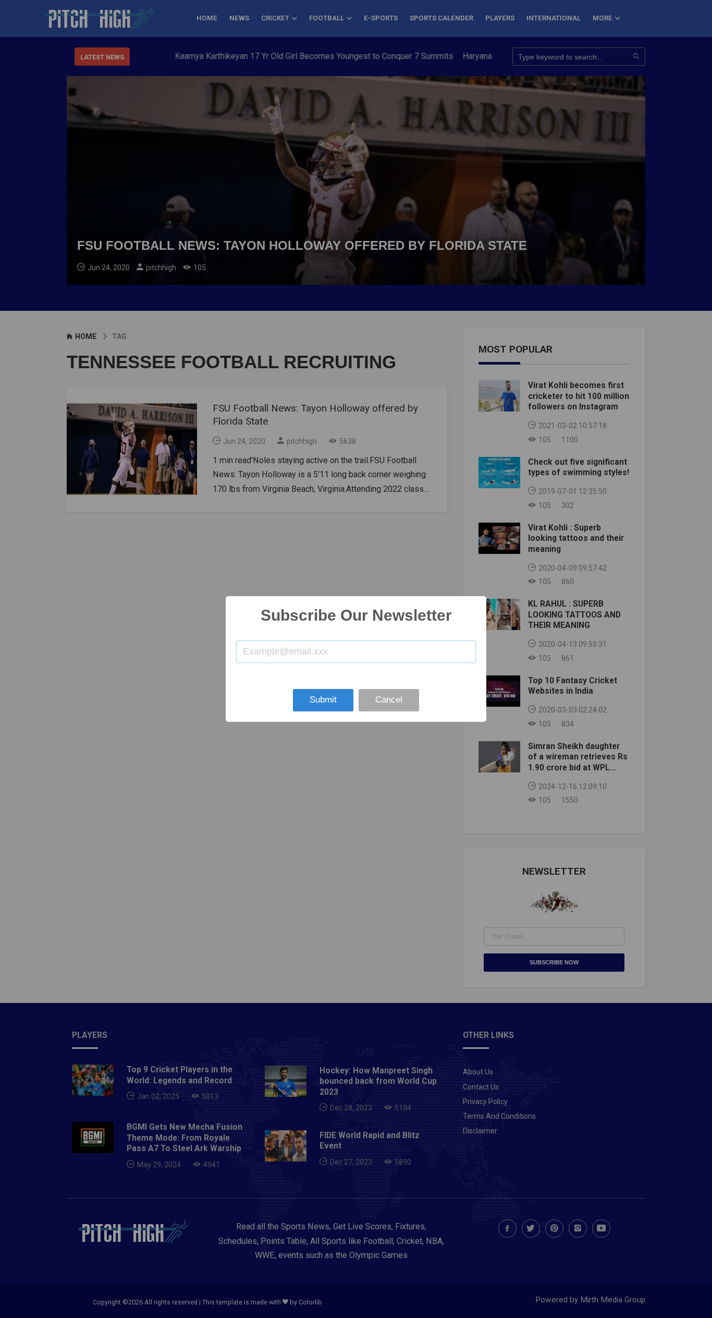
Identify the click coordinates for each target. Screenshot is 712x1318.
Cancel (388, 700)
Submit (323, 700)
